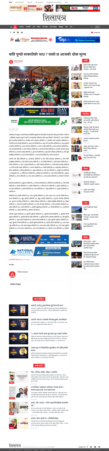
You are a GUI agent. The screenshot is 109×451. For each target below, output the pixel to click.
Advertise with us (28, 449)
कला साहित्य (53, 27)
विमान (66, 2)
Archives (36, 449)
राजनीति (28, 27)
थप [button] (71, 27)
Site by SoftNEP (51, 446)
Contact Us (42, 449)
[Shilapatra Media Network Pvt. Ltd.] (54, 17)
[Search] (90, 26)
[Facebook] (10, 33)
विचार (38, 27)
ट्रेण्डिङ (10, 2)
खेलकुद (61, 27)
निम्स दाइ (29, 2)
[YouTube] (22, 33)
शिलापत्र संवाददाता (18, 61)
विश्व (66, 27)
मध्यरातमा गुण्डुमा (19, 2)
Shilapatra (97, 32)
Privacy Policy (18, 449)
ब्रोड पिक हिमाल (39, 2)
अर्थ (34, 27)
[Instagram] (14, 33)
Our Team (50, 449)
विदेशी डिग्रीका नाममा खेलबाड (54, 2)
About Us (11, 449)
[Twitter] (18, 33)
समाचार (21, 27)
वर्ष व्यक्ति (45, 27)
